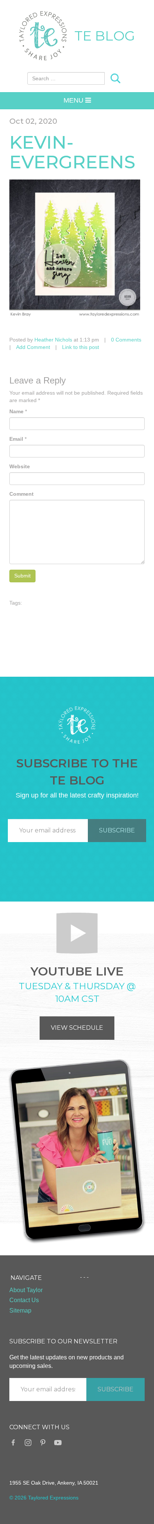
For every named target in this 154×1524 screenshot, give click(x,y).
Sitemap (20, 1310)
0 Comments (126, 340)
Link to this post (80, 347)
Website (19, 466)
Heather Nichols (53, 340)
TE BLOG (104, 35)
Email (16, 439)
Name (16, 411)
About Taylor (26, 1290)
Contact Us (24, 1300)
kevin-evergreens (72, 152)
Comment (21, 494)
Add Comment (33, 347)
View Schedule (77, 1027)
